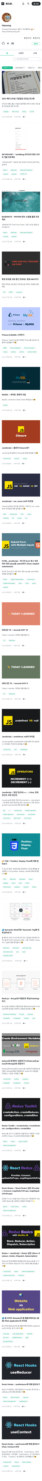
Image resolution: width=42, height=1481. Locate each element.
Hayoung (6, 25)
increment (31, 814)
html (27, 583)
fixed (13, 883)
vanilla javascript (8, 1275)
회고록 (32, 112)
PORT (11, 292)
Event (5, 579)
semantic (16, 948)
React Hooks (15, 1397)
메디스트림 (15, 112)
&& (4, 810)
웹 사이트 (6, 1338)
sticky (34, 887)
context (5, 1466)
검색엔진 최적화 (8, 956)
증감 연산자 (17, 818)
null (15, 749)
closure (16, 458)
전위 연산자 (6, 818)
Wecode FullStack (26, 170)
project (14, 174)
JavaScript (20, 68)
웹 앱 (27, 1338)
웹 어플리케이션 (8, 1341)
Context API (7, 1462)
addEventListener (9, 583)
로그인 (36, 4)
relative (25, 887)
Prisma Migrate (15, 348)
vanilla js (21, 1275)
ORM (5, 348)
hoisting (5, 518)
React (31, 68)
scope (25, 458)
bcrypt (21, 1014)
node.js (5, 174)
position (17, 887)
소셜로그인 (23, 174)
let (13, 518)
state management (9, 1145)
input (34, 583)
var (26, 518)
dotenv (16, 1079)
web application (18, 1334)
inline (27, 883)
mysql (5, 352)
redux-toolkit (23, 1141)
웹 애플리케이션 (17, 1338)
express (30, 1014)
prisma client (32, 352)
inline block (7, 887)
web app (6, 1334)
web (23, 952)
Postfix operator (30, 810)
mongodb (6, 1018)
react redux (15, 1206)
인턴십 (24, 112)
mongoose (16, 1018)
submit (5, 587)
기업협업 (5, 112)
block (31, 879)
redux (13, 1141)
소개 (35, 53)
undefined (23, 749)
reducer (25, 1397)
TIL (4, 640)
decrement (20, 814)
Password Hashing (9, 1014)
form (20, 583)
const (29, 514)
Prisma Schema (29, 348)
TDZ (22, 514)
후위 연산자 (27, 818)
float (20, 883)
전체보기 (7, 68)
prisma (21, 352)
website (29, 1334)
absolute (22, 879)
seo (17, 952)
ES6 (4, 514)
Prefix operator (8, 814)
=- (9, 810)
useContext (16, 1466)
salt (34, 1018)
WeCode (14, 170)
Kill (4, 292)
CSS (4, 879)
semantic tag (27, 948)
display (5, 883)
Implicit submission (17, 579)
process (19, 292)
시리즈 (21, 53)
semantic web (8, 952)
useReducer (23, 1401)
